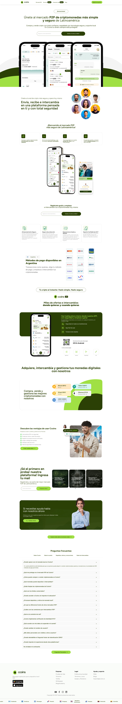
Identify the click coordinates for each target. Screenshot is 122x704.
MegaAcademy (60, 683)
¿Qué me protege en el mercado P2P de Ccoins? (38, 572)
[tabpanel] (61, 606)
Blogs (95, 676)
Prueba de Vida (60, 674)
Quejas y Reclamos (80, 679)
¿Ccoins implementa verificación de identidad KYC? (39, 619)
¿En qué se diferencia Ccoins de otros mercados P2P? (40, 605)
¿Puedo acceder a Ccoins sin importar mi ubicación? (40, 595)
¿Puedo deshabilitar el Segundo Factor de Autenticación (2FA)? (43, 637)
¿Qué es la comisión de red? (32, 614)
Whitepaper (59, 681)
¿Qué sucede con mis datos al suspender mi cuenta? (40, 623)
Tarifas (58, 679)
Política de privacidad (81, 674)
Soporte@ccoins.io (99, 679)
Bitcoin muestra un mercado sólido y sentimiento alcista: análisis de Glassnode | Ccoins (60, 479)
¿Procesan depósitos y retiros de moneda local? (38, 600)
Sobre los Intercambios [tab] (82, 555)
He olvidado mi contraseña (32, 646)
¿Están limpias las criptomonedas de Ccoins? (37, 586)
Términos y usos (80, 676)
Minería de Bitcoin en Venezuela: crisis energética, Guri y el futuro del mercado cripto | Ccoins (77, 479)
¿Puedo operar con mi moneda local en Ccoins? (38, 562)
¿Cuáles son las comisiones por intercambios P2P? (39, 609)
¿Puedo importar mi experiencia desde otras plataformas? (41, 642)
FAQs (95, 674)
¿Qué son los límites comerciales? (34, 591)
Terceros (58, 676)
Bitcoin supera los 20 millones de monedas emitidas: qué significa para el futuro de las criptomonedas (94, 479)
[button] (53, 478)
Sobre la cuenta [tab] (48, 555)
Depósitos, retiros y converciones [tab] (64, 555)
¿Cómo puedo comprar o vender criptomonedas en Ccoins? (42, 577)
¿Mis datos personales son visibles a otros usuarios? (40, 633)
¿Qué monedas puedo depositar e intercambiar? (38, 581)
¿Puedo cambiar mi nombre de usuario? (36, 628)
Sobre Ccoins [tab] (37, 555)
